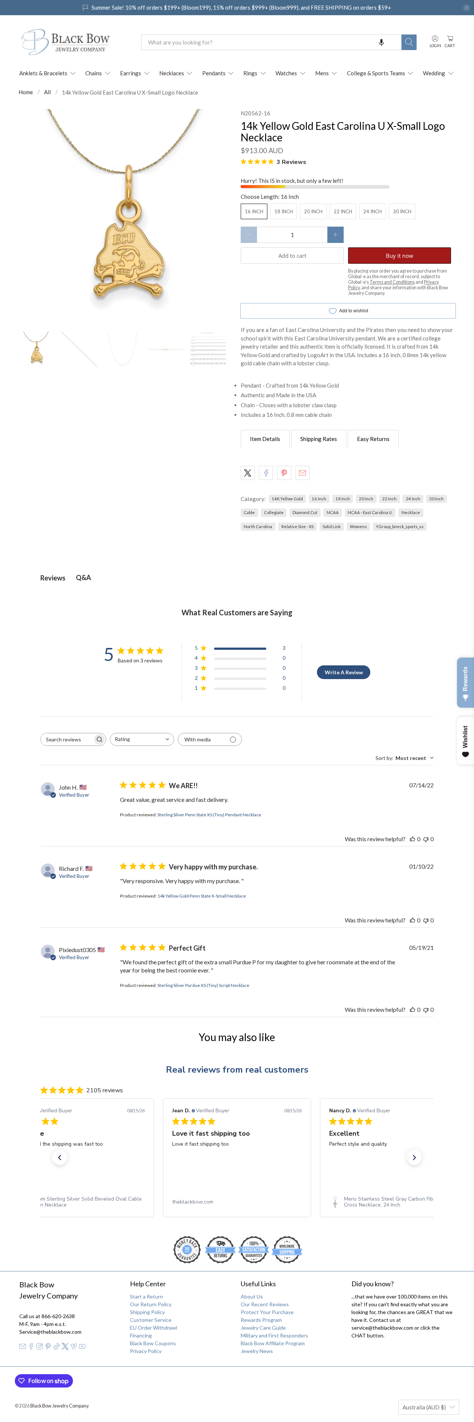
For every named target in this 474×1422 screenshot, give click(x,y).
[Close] (339, 633)
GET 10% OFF (237, 780)
